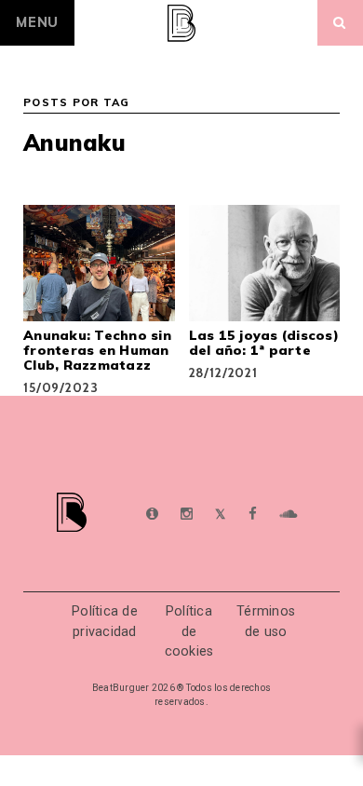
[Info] (152, 514)
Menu (37, 22)
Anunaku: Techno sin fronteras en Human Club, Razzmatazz (97, 350)
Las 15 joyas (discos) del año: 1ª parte (264, 343)
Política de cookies (189, 631)
